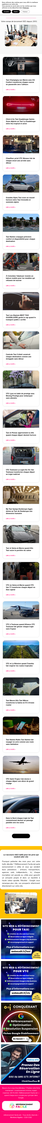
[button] (21, 836)
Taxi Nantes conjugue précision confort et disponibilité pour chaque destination (20, 239)
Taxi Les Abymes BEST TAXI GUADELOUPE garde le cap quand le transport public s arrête (21, 317)
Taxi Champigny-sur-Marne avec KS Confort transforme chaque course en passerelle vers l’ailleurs (20, 82)
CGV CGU (28, 1117)
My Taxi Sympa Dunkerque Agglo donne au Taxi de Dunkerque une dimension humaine (19, 511)
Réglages (26, 8)
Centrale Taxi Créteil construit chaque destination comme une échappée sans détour (18, 356)
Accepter (6, 11)
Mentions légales (16, 1117)
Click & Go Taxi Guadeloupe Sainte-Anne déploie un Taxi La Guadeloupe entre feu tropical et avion (20, 121)
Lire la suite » (10, 89)
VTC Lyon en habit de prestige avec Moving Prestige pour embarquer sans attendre (20, 396)
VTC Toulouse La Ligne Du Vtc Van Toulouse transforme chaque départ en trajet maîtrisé (20, 472)
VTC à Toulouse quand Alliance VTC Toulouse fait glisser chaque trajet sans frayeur (20, 626)
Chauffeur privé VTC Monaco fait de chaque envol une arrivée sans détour (20, 160)
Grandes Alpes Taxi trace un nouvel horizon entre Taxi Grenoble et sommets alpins (20, 200)
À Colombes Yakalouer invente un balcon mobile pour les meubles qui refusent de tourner (20, 278)
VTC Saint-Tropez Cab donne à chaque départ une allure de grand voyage (20, 781)
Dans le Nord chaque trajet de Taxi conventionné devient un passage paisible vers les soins (20, 820)
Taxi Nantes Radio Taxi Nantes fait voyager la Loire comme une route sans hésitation (20, 742)
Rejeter (16, 11)
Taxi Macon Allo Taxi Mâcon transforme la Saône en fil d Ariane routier (20, 703)
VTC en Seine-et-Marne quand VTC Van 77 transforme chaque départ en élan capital (20, 587)
